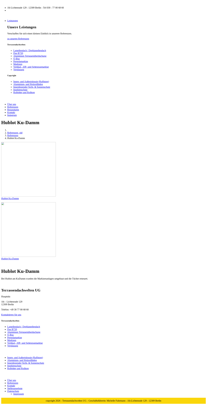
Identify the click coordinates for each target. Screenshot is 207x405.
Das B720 (18, 53)
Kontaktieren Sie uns (11, 314)
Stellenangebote (14, 388)
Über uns (11, 380)
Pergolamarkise (20, 61)
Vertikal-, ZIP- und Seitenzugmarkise (31, 67)
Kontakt (11, 385)
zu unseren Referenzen (18, 38)
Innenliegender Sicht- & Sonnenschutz (31, 87)
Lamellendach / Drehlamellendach (29, 50)
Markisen (17, 64)
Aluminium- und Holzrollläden (28, 84)
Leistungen (12, 20)
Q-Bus (16, 58)
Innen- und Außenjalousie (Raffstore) (31, 81)
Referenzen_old (14, 132)
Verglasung (18, 69)
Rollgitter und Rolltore (24, 92)
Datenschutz (13, 391)
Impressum (18, 394)
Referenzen (12, 135)
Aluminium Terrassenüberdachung (29, 56)
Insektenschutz (20, 89)
